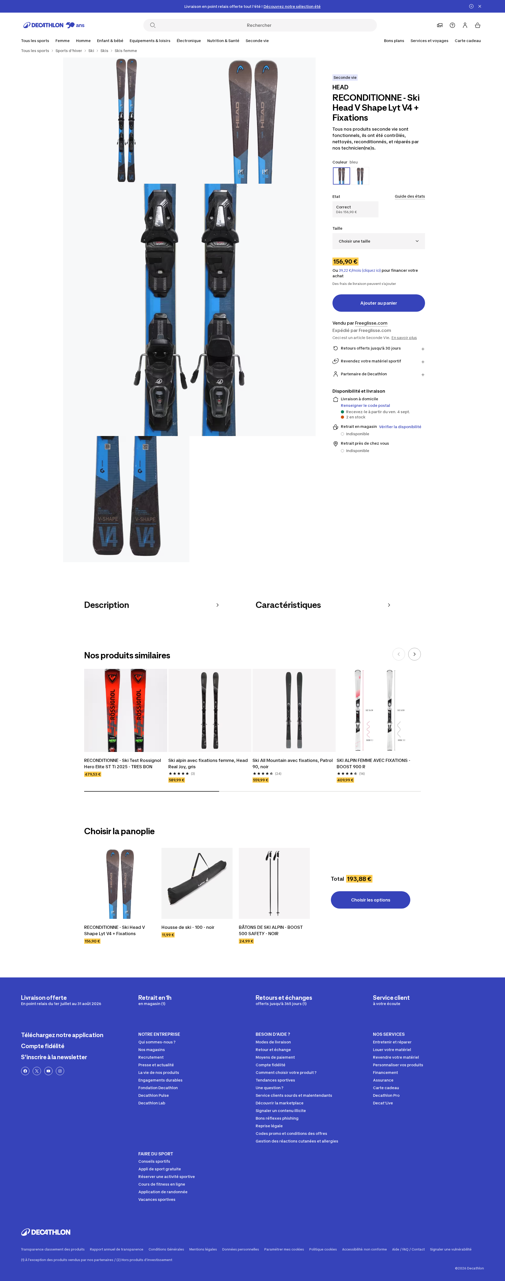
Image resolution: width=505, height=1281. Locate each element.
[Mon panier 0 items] (477, 25)
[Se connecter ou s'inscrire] (465, 25)
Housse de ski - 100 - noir (187, 927)
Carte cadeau (468, 40)
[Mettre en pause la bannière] (471, 6)
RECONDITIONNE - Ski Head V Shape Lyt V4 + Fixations (114, 930)
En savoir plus (404, 337)
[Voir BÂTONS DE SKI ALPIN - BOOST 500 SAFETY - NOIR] (274, 883)
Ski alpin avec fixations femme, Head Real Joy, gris (208, 763)
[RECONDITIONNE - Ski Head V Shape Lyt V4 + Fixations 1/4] (252, 121)
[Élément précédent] (398, 654)
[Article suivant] (414, 654)
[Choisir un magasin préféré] (439, 25)
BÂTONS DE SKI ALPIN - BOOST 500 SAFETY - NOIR (271, 930)
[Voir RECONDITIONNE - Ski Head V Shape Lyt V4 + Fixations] (119, 883)
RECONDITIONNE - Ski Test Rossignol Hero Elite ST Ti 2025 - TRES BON (122, 763)
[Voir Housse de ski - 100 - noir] (197, 883)
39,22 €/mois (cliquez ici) (360, 270)
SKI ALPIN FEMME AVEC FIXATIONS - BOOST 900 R (373, 763)
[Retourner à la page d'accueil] (54, 25)
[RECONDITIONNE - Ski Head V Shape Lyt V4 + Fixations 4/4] (126, 499)
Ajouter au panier (378, 303)
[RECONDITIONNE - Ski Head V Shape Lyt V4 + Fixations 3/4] (189, 310)
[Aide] (452, 25)
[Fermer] (480, 6)
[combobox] (378, 241)
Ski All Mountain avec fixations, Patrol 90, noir (292, 763)
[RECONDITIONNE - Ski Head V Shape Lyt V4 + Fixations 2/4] (126, 121)
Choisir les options (370, 900)
